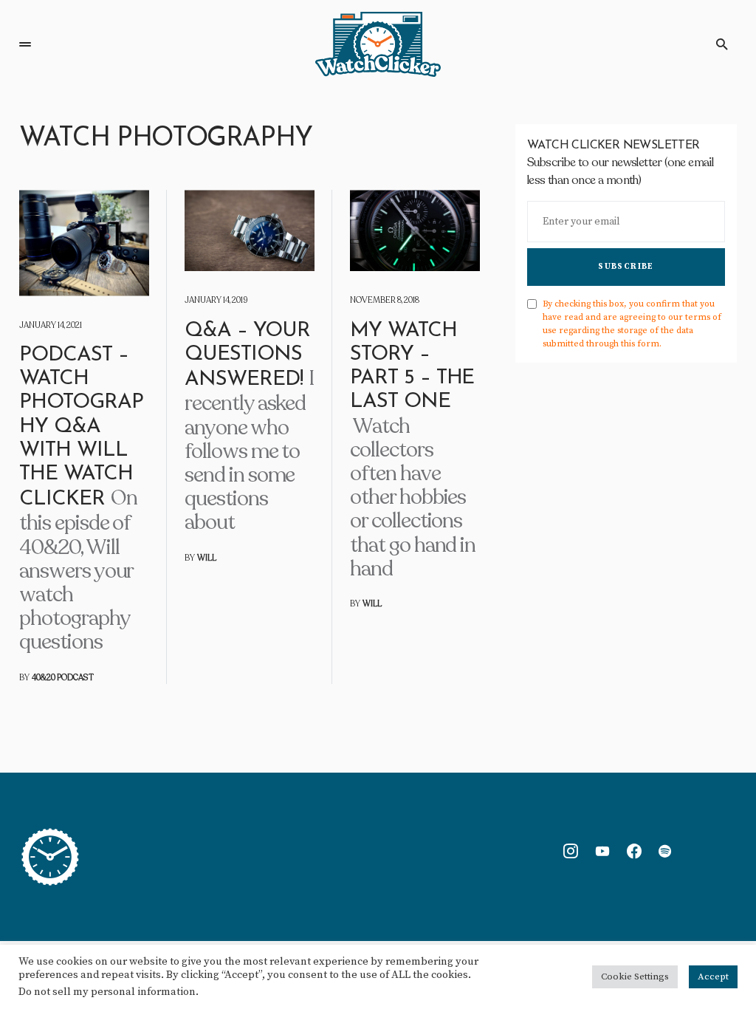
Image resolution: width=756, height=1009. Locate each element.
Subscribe (625, 266)
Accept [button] (713, 976)
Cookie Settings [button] (635, 976)
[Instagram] (570, 851)
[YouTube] (602, 851)
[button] (25, 44)
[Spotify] (665, 851)
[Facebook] (634, 851)
